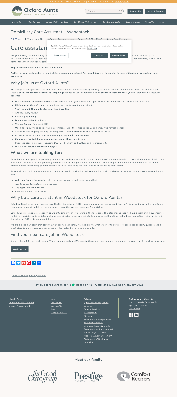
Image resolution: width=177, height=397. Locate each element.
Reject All (99, 55)
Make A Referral (156, 11)
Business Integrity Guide (97, 326)
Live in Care (17, 22)
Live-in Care (15, 299)
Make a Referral (59, 312)
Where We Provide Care (57, 22)
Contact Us (135, 11)
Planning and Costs (111, 22)
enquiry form (122, 1)
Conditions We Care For (85, 22)
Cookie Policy (92, 48)
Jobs (162, 22)
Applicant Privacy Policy (96, 302)
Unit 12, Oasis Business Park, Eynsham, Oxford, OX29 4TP (144, 305)
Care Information (134, 22)
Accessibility (90, 312)
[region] (89, 51)
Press (54, 309)
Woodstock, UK (35, 39)
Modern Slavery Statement (98, 335)
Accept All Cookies (119, 55)
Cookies (88, 306)
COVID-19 (56, 302)
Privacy (87, 299)
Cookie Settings (92, 309)
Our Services (34, 22)
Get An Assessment (19, 306)
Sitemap (88, 316)
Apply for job (19, 249)
